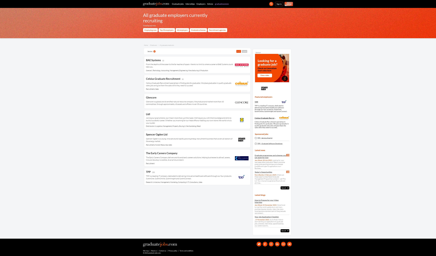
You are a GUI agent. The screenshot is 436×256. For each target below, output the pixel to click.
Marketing (173, 182)
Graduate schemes (198, 30)
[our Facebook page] (265, 244)
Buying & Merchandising (187, 126)
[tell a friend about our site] (283, 244)
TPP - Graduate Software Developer (270, 144)
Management (174, 70)
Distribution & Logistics (154, 126)
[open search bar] (271, 4)
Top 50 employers (167, 30)
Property (175, 126)
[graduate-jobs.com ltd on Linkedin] (277, 244)
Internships (190, 4)
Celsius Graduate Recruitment (265, 118)
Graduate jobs (178, 4)
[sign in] (289, 244)
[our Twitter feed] (259, 244)
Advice (210, 4)
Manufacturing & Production (198, 70)
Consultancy (194, 182)
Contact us (162, 251)
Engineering (183, 70)
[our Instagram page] (271, 244)
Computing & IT (183, 182)
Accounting (165, 70)
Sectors (150, 51)
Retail (199, 126)
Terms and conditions (186, 251)
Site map (146, 251)
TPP (256, 102)
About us (154, 251)
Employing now (150, 30)
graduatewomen (222, 4)
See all (283, 188)
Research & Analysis (153, 182)
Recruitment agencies (217, 30)
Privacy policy (172, 251)
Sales (157, 89)
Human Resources (161, 145)
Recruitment (150, 89)
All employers (182, 30)
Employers (201, 4)
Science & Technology (153, 70)
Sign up (289, 4)
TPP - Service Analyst (264, 138)
